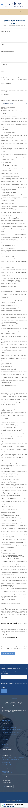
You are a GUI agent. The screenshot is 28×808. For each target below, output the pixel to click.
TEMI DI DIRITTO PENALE (7, 764)
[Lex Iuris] (14, 4)
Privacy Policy (14, 637)
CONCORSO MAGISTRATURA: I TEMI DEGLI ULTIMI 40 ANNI (13, 761)
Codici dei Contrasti (5, 739)
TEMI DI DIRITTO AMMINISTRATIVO (8, 766)
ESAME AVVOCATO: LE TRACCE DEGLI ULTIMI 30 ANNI (12, 729)
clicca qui (23, 25)
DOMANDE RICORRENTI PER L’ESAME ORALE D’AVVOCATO (13, 730)
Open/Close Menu (2, 4)
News (16, 703)
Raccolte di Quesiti (5, 744)
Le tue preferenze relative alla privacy (14, 804)
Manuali (3, 741)
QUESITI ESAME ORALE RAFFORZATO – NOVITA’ (11, 732)
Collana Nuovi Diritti (5, 747)
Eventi (21, 703)
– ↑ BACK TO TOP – (14, 698)
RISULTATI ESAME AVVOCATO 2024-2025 (9, 734)
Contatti (14, 705)
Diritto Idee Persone (9, 703)
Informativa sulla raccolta (8, 806)
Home (7, 702)
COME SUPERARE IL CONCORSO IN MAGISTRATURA (12, 759)
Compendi (3, 742)
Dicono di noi (19, 702)
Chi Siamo (13, 702)
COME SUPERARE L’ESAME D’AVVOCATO (10, 727)
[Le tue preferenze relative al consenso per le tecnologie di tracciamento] (2, 805)
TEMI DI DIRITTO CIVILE (6, 762)
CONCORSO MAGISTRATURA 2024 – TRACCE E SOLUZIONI (13, 757)
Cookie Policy (4, 772)
